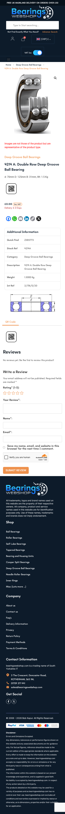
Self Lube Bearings (16, 543)
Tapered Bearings (15, 549)
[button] (8, 59)
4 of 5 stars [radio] (17, 393)
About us (10, 605)
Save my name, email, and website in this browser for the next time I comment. (33, 447)
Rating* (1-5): (11, 387)
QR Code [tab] (10, 321)
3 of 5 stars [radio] (13, 393)
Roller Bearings (14, 537)
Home (8, 65)
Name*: (7, 418)
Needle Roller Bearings (18, 574)
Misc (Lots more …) (16, 586)
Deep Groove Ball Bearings (28, 65)
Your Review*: (11, 400)
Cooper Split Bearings (17, 562)
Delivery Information (17, 623)
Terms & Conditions (16, 648)
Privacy (10, 629)
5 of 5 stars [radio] (22, 393)
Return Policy (13, 636)
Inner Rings (12, 580)
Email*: (7, 432)
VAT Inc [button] (28, 52)
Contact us (12, 611)
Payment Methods (15, 642)
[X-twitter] (13, 701)
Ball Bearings (13, 531)
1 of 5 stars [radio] (5, 393)
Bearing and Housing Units (20, 556)
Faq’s (8, 617)
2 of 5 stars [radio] (9, 393)
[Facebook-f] (8, 701)
